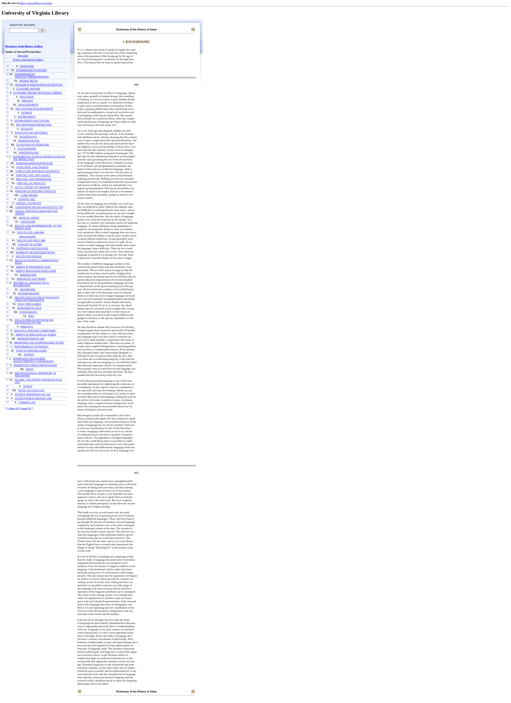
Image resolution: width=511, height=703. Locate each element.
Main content (27, 3)
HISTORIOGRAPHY (29, 293)
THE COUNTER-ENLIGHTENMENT (34, 109)
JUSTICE (27, 386)
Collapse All (13, 408)
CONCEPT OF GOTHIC (30, 244)
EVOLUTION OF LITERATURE (32, 145)
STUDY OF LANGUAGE (31, 390)
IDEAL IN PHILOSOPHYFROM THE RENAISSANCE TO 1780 (34, 321)
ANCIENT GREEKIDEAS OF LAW (33, 394)
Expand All (25, 408)
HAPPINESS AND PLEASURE (32, 248)
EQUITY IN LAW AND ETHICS (31, 133)
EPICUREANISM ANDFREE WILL (34, 125)
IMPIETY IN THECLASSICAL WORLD (36, 335)
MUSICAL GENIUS (29, 218)
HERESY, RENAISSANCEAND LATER (36, 271)
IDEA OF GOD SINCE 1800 (31, 240)
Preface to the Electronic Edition (28, 60)
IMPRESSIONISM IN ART (30, 339)
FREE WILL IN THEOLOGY (31, 183)
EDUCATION (27, 97)
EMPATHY (27, 101)
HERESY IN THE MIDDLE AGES (33, 267)
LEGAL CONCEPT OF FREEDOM (32, 187)
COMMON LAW (27, 402)
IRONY (30, 369)
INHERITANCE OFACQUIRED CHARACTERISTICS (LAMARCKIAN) (33, 360)
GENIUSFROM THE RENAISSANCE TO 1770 (39, 207)
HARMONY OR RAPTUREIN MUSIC (35, 252)
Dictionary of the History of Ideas (24, 46)
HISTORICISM (27, 289)
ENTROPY (26, 113)
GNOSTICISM (27, 222)
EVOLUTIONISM (27, 149)
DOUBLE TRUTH (28, 81)
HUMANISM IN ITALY (29, 308)
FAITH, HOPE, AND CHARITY (32, 167)
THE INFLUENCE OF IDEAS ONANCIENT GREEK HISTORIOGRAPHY (36, 299)
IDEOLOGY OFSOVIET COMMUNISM (34, 331)
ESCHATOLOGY (28, 137)
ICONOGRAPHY (28, 312)
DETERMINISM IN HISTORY (31, 70)
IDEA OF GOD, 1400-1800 (30, 232)
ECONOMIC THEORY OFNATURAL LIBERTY (38, 93)
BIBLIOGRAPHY (27, 236)
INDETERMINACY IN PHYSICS (31, 347)
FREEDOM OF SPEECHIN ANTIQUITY (35, 191)
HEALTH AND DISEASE (29, 256)
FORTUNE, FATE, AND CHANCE (33, 175)
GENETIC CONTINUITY (29, 203)
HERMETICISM (28, 275)
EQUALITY (27, 129)
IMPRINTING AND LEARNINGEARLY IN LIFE (39, 343)
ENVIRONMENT (27, 117)
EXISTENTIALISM (29, 153)
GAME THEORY (29, 195)
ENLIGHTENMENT (28, 105)
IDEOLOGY (27, 327)
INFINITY (29, 354)
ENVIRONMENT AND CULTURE (31, 121)
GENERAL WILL (27, 199)
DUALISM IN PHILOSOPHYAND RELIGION (38, 85)
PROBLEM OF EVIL (29, 141)
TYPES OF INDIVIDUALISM (31, 351)
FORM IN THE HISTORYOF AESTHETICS (37, 171)
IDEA (31, 316)
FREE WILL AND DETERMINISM (33, 179)
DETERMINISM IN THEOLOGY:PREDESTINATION (32, 75)
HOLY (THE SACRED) (29, 304)
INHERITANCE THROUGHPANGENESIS (35, 365)
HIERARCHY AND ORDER (31, 279)
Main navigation (43, 3)
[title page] (23, 56)
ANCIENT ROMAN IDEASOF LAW (33, 398)
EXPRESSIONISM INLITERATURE (34, 163)
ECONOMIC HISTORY (28, 89)
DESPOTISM (27, 66)
